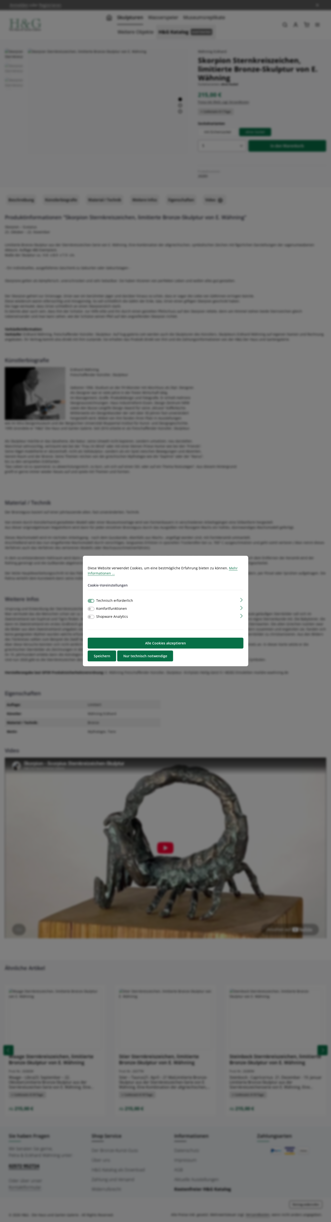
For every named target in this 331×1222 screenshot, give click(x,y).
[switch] (91, 609)
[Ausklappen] (241, 599)
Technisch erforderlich (114, 600)
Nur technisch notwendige (145, 656)
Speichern (102, 656)
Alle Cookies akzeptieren (165, 643)
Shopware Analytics (112, 616)
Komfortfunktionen (111, 608)
